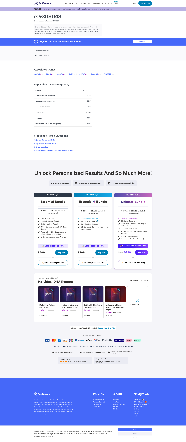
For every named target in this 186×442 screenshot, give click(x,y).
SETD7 (82, 74)
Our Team (116, 402)
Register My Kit (139, 409)
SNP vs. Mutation (41, 147)
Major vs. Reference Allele (44, 140)
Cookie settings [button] (134, 438)
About (136, 414)
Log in (134, 3)
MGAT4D (107, 74)
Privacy (115, 407)
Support (116, 400)
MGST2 (60, 74)
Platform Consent (99, 402)
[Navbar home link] (46, 3)
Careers (136, 411)
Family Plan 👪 (139, 400)
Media (115, 409)
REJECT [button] (135, 433)
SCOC (48, 74)
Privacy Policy (97, 404)
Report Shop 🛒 (139, 407)
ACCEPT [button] (135, 429)
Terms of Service (98, 400)
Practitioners (85, 3)
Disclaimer (96, 407)
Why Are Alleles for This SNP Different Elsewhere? (54, 151)
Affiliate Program (119, 404)
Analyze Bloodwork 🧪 (141, 404)
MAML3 (37, 74)
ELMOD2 (94, 74)
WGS (77, 3)
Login (135, 416)
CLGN (71, 74)
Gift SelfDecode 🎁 (140, 402)
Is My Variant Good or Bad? (45, 143)
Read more (108, 9)
